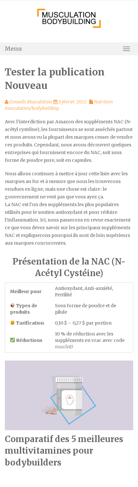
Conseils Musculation (30, 102)
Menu (13, 48)
